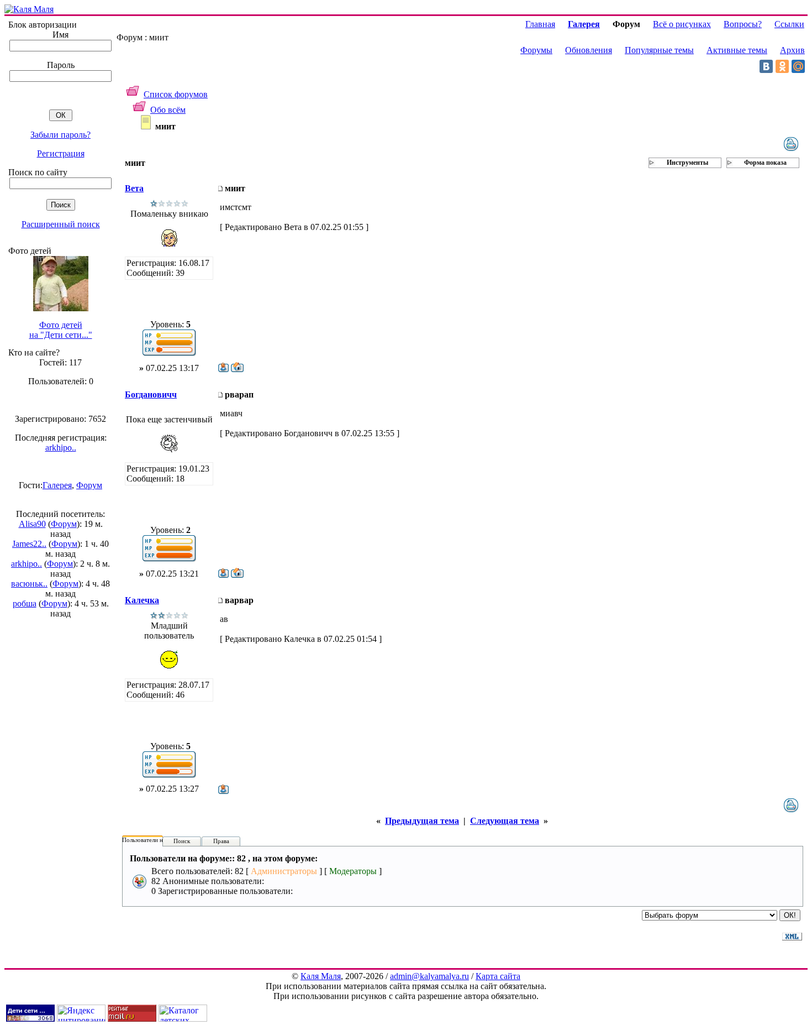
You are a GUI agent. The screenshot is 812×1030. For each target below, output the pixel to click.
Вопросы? (743, 24)
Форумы (536, 50)
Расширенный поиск (61, 224)
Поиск (181, 841)
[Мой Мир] (798, 66)
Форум (89, 485)
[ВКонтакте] (766, 66)
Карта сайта (498, 976)
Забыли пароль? (60, 134)
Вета (134, 188)
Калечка (142, 600)
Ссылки (789, 24)
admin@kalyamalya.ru (429, 976)
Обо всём (168, 109)
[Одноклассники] (782, 66)
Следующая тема (504, 820)
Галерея (57, 485)
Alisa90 (32, 524)
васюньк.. (29, 583)
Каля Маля (320, 976)
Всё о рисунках (682, 24)
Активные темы (736, 50)
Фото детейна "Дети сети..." (60, 329)
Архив (792, 50)
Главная (540, 24)
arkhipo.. (60, 447)
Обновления (588, 50)
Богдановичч (151, 394)
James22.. (29, 543)
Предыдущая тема (422, 820)
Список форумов (176, 94)
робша (24, 603)
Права (221, 841)
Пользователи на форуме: (155, 839)
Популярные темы (659, 50)
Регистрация (61, 153)
